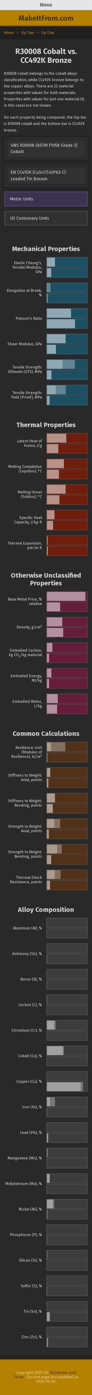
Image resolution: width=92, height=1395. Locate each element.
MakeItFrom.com (46, 18)
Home (9, 32)
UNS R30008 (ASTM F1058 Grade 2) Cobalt (44, 148)
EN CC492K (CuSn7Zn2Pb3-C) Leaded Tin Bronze (38, 175)
